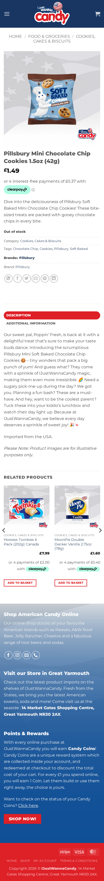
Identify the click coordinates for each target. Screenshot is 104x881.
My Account (45, 861)
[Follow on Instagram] (17, 655)
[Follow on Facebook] (8, 655)
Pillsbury (61, 249)
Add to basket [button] (20, 582)
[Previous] (4, 540)
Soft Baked (79, 249)
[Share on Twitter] (26, 278)
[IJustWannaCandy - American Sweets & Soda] (52, 14)
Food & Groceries (49, 36)
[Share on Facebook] (17, 278)
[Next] (100, 540)
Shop (25, 861)
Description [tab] (18, 315)
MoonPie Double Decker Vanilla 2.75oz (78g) (73, 544)
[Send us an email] (26, 655)
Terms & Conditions (78, 861)
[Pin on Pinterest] (45, 278)
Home (15, 36)
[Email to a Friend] (36, 278)
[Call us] (36, 655)
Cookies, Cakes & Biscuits (64, 39)
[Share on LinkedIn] (54, 278)
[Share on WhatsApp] (8, 278)
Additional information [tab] (31, 323)
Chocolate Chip (25, 249)
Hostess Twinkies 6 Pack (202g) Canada (21, 542)
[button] (7, 14)
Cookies (46, 249)
